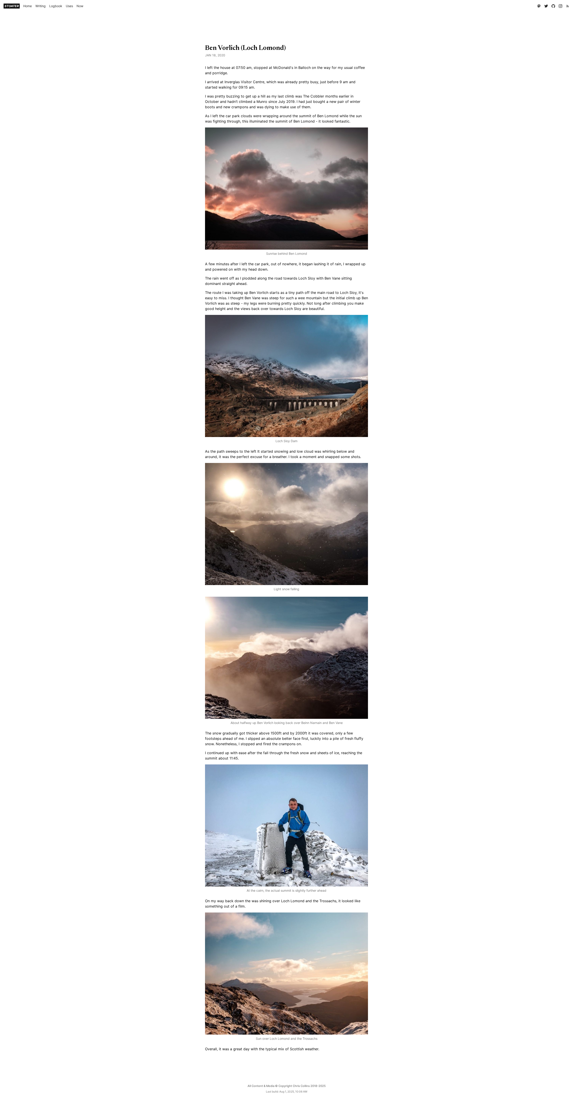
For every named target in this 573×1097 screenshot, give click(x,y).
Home (27, 6)
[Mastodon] (539, 6)
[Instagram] (560, 6)
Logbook (55, 6)
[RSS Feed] (567, 6)
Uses (69, 6)
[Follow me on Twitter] (546, 6)
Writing (40, 6)
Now (80, 6)
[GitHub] (553, 6)
